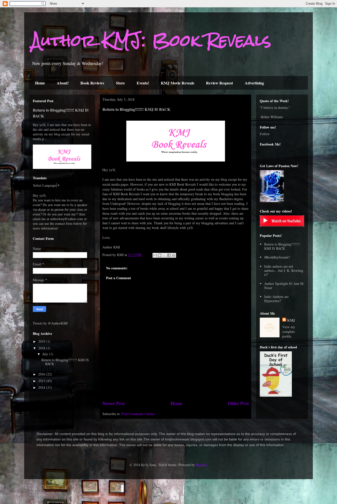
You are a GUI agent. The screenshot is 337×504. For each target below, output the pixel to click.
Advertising (254, 83)
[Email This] (154, 255)
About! (63, 83)
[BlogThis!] (159, 255)
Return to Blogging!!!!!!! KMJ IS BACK (65, 362)
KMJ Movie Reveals (177, 83)
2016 (42, 374)
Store (120, 83)
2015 (42, 380)
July (45, 354)
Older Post (238, 403)
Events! (143, 83)
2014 (42, 387)
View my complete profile (288, 332)
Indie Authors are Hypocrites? (276, 298)
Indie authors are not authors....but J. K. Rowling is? (283, 270)
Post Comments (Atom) (138, 413)
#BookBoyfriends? (277, 257)
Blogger (201, 464)
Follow (265, 133)
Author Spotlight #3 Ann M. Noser (284, 285)
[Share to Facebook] (169, 255)
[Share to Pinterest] (173, 255)
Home (40, 83)
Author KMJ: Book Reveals (151, 40)
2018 (42, 348)
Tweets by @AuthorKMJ (50, 323)
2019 (42, 341)
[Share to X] (164, 255)
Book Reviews (92, 83)
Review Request (219, 83)
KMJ (291, 320)
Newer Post (113, 403)
